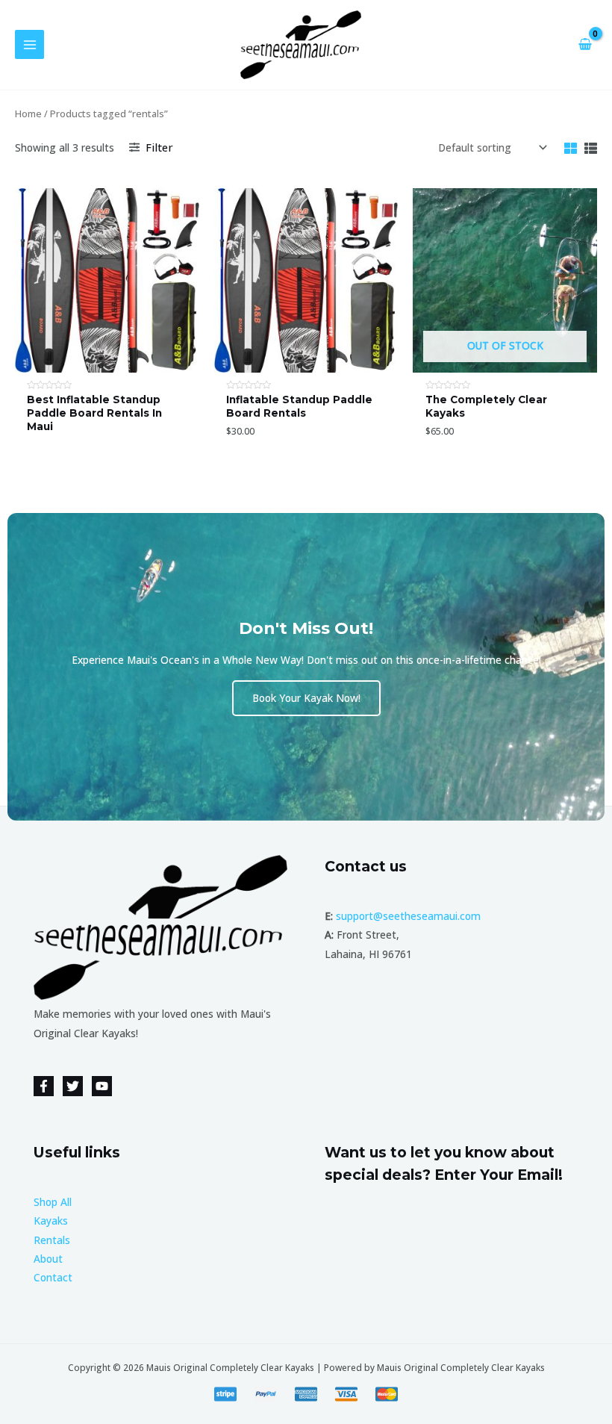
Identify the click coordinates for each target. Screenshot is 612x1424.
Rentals (52, 1240)
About (48, 1259)
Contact (53, 1277)
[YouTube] (102, 1086)
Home (28, 114)
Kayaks (51, 1220)
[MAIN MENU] (29, 44)
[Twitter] (73, 1086)
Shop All (53, 1202)
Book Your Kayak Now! (306, 698)
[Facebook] (44, 1086)
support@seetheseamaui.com (408, 916)
